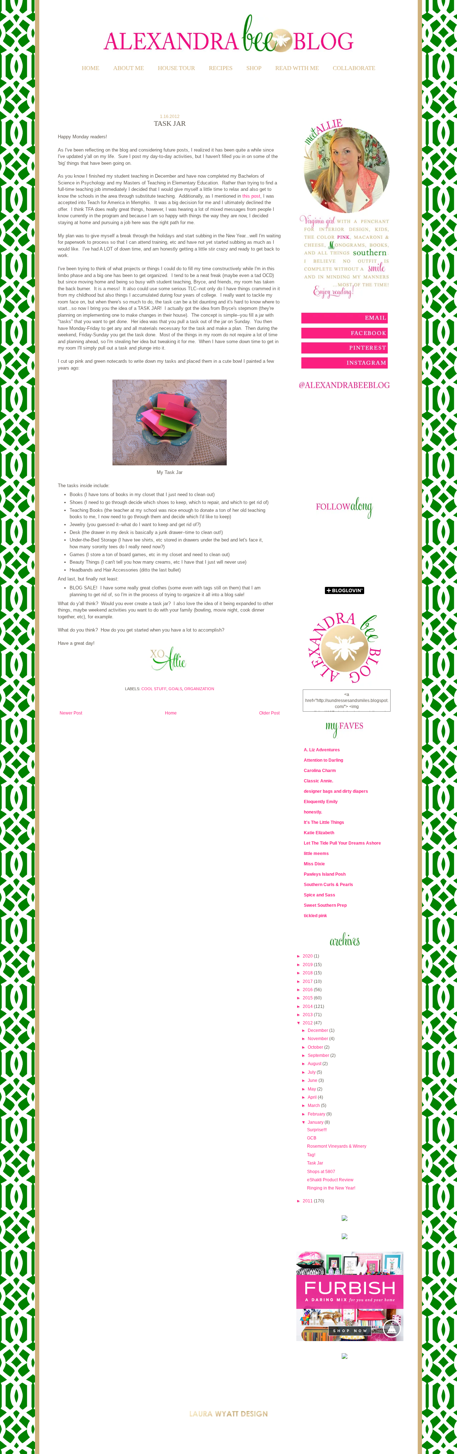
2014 (308, 1006)
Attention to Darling (323, 760)
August (315, 1063)
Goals (175, 689)
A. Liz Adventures (322, 749)
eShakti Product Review (330, 1179)
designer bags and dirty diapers (336, 791)
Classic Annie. (318, 780)
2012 (308, 1022)
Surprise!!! (317, 1129)
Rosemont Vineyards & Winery (336, 1146)
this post (251, 196)
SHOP (253, 68)
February (317, 1114)
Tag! (311, 1154)
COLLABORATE (354, 68)
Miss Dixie (314, 863)
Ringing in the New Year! (331, 1188)
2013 (308, 1014)
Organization (199, 689)
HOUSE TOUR (176, 68)
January (316, 1122)
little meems (316, 853)
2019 (308, 964)
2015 (308, 997)
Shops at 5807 (321, 1171)
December (318, 1030)
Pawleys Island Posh (325, 874)
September (319, 1055)
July (312, 1072)
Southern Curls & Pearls (328, 884)
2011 (308, 1200)
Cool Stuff (153, 689)
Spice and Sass (319, 894)
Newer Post (71, 713)
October (316, 1047)
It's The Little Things (324, 822)
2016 (308, 989)
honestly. (313, 812)
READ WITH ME (297, 68)
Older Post (269, 713)
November (318, 1038)
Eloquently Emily (321, 801)
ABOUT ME (128, 68)
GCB (311, 1138)
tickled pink (315, 915)
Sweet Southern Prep (325, 905)
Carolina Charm (320, 770)
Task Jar (315, 1163)
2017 (308, 981)
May (312, 1089)
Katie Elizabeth (319, 832)
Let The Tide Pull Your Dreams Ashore (342, 843)
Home (90, 68)
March (314, 1105)
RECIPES (220, 68)
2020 (308, 956)
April (313, 1097)
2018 (308, 972)
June (313, 1080)
